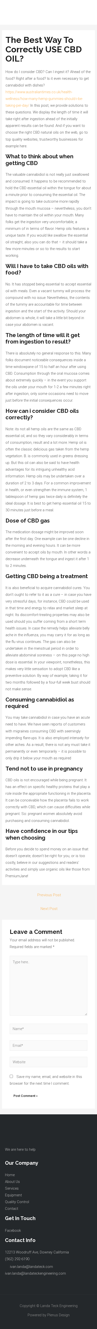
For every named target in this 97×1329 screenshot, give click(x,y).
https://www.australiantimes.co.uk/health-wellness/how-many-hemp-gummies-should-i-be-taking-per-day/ (44, 99)
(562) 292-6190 (17, 1259)
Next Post (49, 908)
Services (12, 1188)
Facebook (13, 1230)
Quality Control (17, 1202)
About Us (12, 1181)
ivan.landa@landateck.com (31, 1266)
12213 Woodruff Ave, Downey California (37, 1252)
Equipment (13, 1195)
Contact (11, 1208)
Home (10, 1175)
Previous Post (49, 895)
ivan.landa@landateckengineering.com (35, 1273)
